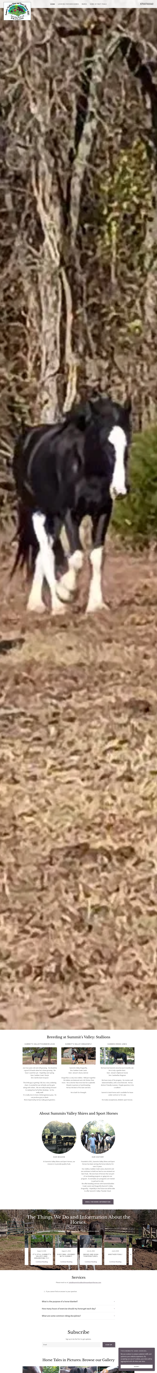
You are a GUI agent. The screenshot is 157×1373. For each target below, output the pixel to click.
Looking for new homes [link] (68, 4)
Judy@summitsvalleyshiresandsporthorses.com (85, 1282)
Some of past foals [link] (98, 4)
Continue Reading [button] (42, 1262)
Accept (136, 1366)
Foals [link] (83, 1231)
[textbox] (71, 1344)
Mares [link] (84, 4)
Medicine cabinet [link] (93, 1231)
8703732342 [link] (146, 4)
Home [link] (52, 4)
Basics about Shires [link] (73, 1231)
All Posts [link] (61, 1231)
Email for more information (97, 1202)
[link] (22, 3)
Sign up (108, 1345)
